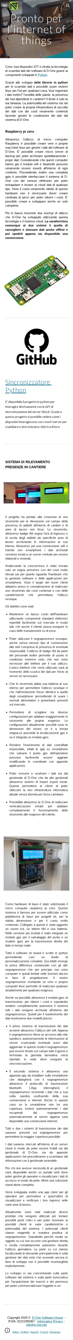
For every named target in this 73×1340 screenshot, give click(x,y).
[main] (36, 29)
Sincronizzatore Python (28, 386)
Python (42, 75)
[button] (5, 5)
